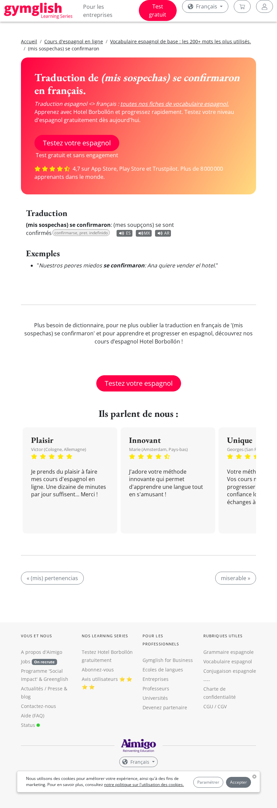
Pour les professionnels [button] (161, 639)
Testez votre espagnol (77, 142)
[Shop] (242, 6)
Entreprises (156, 679)
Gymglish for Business (168, 660)
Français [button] (207, 6)
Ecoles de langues (163, 669)
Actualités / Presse (41, 688)
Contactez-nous (38, 706)
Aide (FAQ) (32, 715)
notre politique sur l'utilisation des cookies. (144, 784)
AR (166, 233)
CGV (222, 706)
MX (147, 233)
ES (128, 233)
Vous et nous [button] (36, 635)
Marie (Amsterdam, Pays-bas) (158, 449)
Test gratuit (157, 10)
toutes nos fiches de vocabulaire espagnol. (174, 104)
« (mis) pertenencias (52, 578)
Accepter (238, 782)
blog (26, 696)
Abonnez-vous (98, 669)
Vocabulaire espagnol (227, 661)
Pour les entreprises (97, 11)
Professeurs (156, 688)
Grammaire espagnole (228, 652)
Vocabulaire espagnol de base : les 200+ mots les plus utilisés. (180, 41)
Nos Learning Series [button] (105, 635)
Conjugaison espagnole (229, 671)
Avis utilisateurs (100, 679)
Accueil (29, 41)
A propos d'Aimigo (41, 652)
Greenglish (56, 679)
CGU (208, 706)
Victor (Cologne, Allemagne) (58, 449)
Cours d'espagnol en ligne (73, 41)
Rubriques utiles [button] (223, 635)
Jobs (38, 661)
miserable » (235, 578)
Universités (155, 698)
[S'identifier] (264, 6)
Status (28, 725)
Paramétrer (208, 782)
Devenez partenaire (165, 707)
